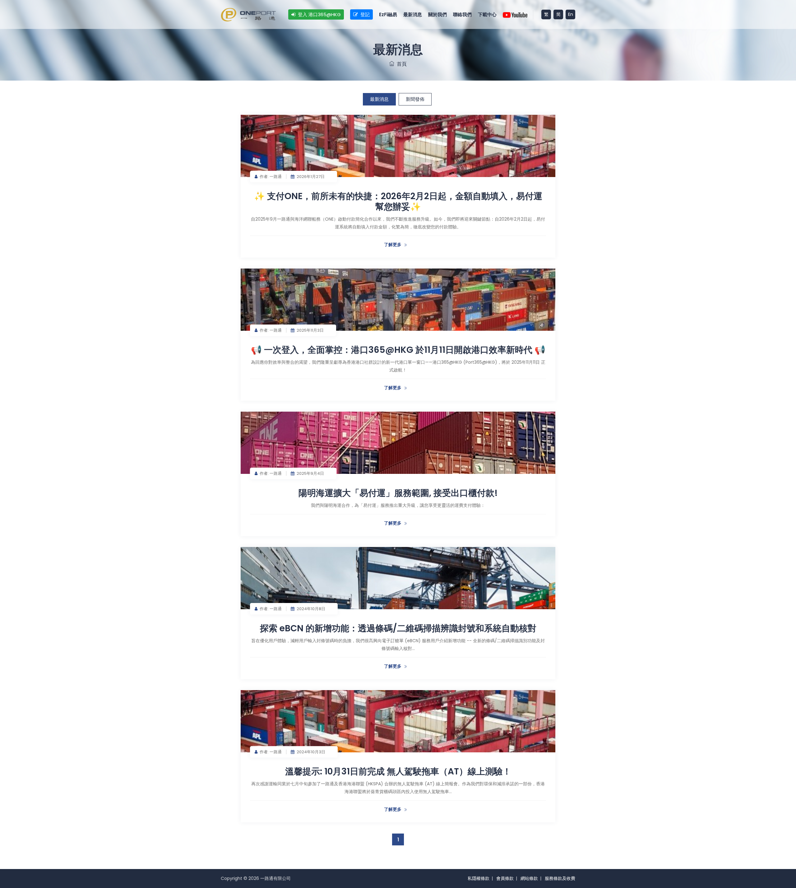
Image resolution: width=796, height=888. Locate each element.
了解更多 (392, 244)
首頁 (400, 64)
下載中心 (487, 14)
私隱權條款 (478, 878)
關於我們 (437, 14)
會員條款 (505, 878)
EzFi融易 (388, 14)
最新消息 (412, 14)
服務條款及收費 (560, 878)
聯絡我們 (462, 14)
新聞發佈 (415, 99)
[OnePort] (248, 14)
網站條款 (529, 878)
